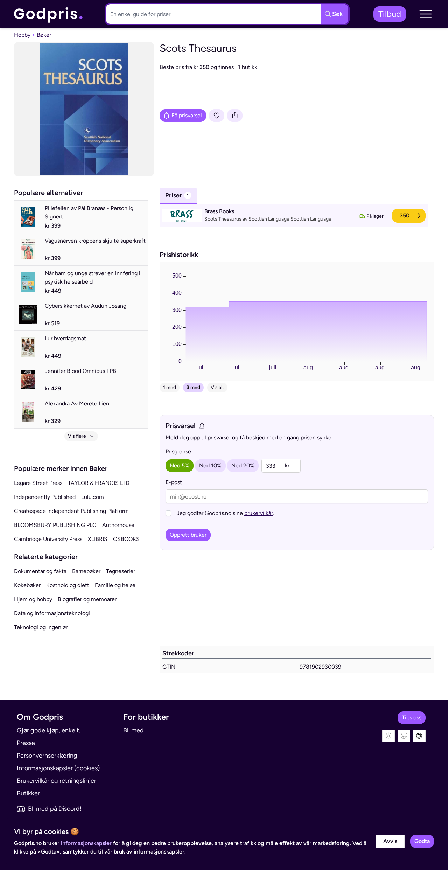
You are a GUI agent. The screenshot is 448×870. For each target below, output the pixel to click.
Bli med (133, 730)
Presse (26, 743)
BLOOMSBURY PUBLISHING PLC (55, 525)
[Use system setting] (419, 736)
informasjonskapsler (86, 843)
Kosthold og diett (67, 585)
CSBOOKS (126, 539)
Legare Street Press (38, 483)
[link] (48, 14)
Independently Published (45, 497)
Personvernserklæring (47, 755)
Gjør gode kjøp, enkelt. (48, 730)
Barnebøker (86, 571)
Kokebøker (27, 585)
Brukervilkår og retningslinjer (56, 781)
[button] (425, 14)
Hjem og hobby (33, 599)
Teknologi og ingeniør (41, 627)
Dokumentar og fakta (40, 571)
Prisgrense (178, 451)
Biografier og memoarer (87, 599)
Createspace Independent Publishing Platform (71, 511)
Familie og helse (115, 585)
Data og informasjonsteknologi (52, 613)
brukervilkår (258, 513)
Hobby (22, 35)
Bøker (44, 35)
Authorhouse (118, 525)
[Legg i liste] (216, 115)
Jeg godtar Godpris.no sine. (225, 513)
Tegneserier (120, 571)
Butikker (28, 793)
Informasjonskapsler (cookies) (58, 768)
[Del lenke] (235, 115)
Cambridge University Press (48, 539)
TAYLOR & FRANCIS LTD (99, 483)
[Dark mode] (404, 736)
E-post (174, 482)
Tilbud (389, 14)
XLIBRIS (97, 539)
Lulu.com (92, 497)
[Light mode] (388, 736)
